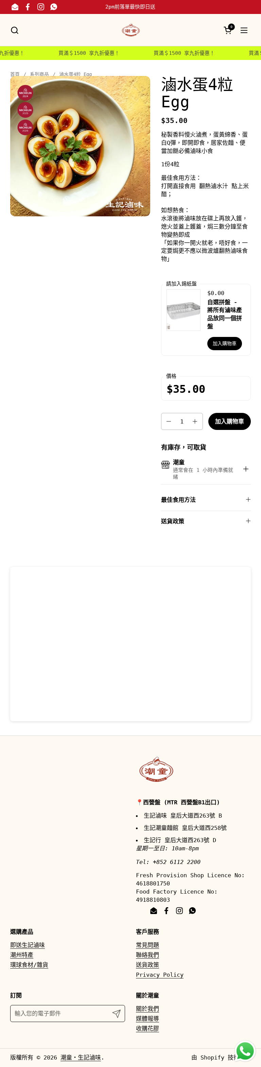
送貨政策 (147, 964)
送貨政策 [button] (172, 521)
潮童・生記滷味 (80, 1057)
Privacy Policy (160, 974)
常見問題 (147, 945)
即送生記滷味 (27, 945)
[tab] (246, 470)
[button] (14, 30)
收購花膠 (147, 1028)
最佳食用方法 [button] (178, 499)
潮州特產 (21, 955)
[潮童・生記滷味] (130, 30)
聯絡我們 (147, 955)
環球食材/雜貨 (29, 964)
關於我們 (147, 1008)
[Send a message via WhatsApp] (245, 1051)
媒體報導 (147, 1018)
